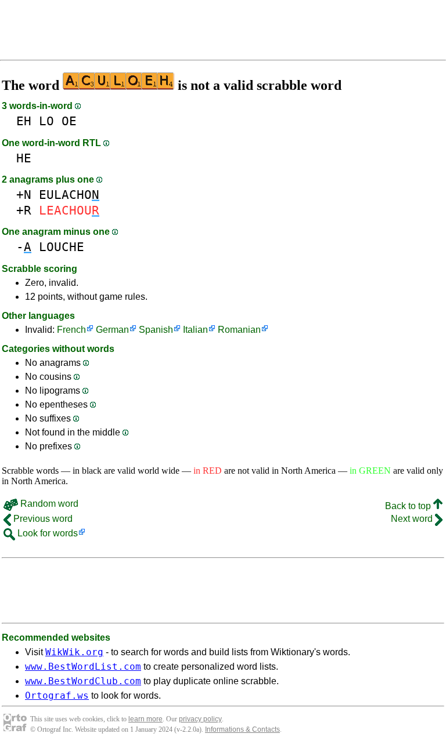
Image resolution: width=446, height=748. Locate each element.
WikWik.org (74, 652)
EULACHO (69, 194)
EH (23, 121)
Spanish (156, 330)
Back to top (409, 506)
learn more (145, 719)
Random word (48, 504)
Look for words (46, 533)
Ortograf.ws (57, 695)
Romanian (239, 330)
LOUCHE (61, 246)
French (71, 330)
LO (46, 121)
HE (23, 158)
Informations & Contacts (242, 729)
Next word (413, 519)
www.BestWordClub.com (83, 681)
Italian (195, 330)
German (112, 330)
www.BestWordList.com (83, 666)
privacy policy (200, 719)
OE (69, 121)
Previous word (42, 519)
